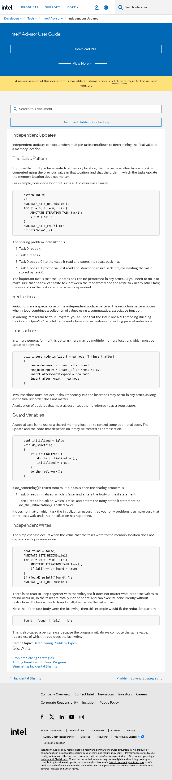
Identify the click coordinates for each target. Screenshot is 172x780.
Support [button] (52, 7)
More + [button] (73, 7)
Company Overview (55, 694)
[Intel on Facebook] (42, 717)
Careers (142, 694)
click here (119, 81)
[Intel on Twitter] (52, 717)
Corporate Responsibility (59, 702)
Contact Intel (84, 694)
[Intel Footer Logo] (18, 731)
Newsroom (106, 694)
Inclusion (88, 702)
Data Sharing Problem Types (55, 643)
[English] (106, 7)
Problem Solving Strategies (33, 658)
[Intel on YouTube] (72, 717)
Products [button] (29, 7)
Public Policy (109, 702)
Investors (125, 694)
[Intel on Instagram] (82, 717)
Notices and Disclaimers (54, 759)
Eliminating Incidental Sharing (34, 666)
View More (81, 63)
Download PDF (86, 49)
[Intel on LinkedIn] (62, 717)
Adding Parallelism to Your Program (39, 662)
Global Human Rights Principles (126, 762)
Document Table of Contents (84, 122)
